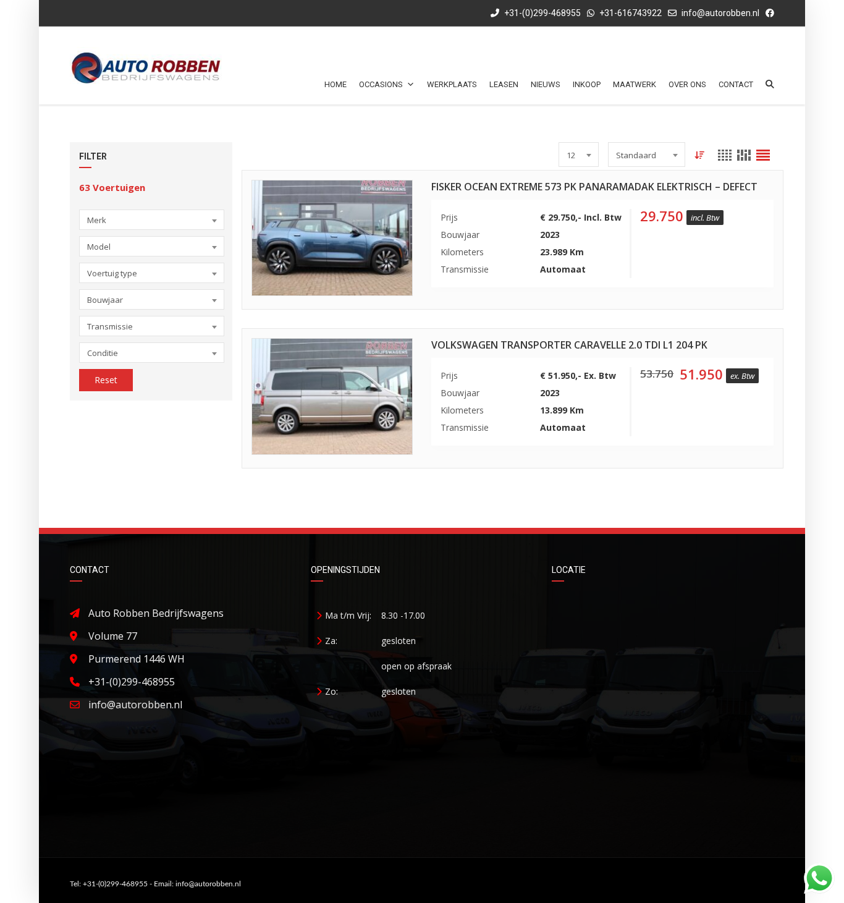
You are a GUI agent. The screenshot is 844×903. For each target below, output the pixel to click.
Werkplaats (452, 84)
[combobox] (151, 220)
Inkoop (587, 84)
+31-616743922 (630, 13)
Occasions (381, 84)
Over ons (687, 84)
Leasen (503, 84)
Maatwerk (634, 84)
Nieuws (545, 84)
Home (335, 84)
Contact (736, 84)
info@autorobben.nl (720, 13)
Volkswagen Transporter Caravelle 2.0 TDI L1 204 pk (569, 345)
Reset (106, 380)
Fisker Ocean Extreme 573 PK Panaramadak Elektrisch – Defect (594, 186)
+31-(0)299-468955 (541, 13)
